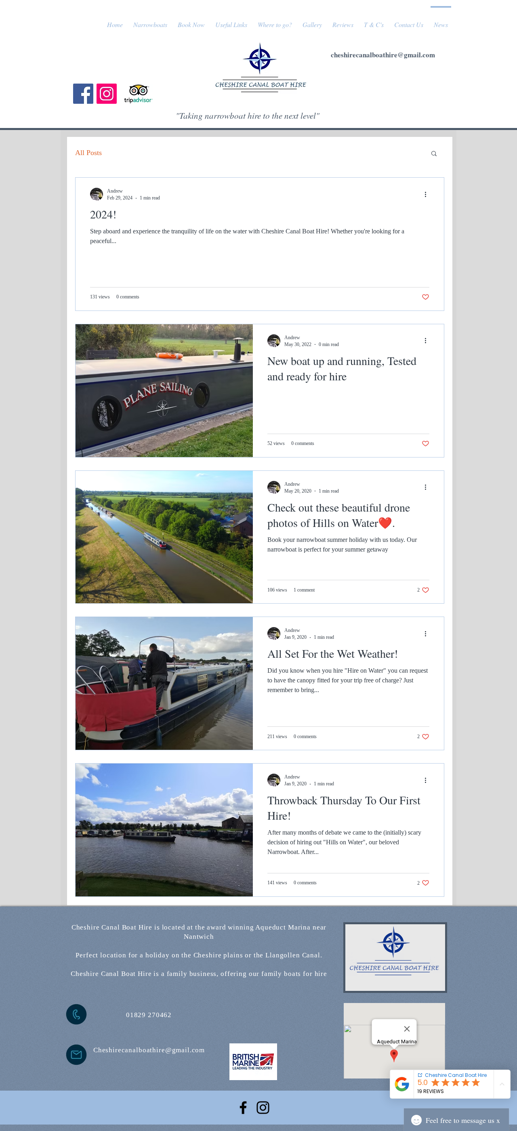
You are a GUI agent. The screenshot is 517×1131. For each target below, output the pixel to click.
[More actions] (428, 194)
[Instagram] (107, 94)
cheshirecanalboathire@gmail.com (383, 55)
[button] (434, 154)
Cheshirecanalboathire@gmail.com (149, 1050)
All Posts (88, 153)
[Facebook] (83, 94)
